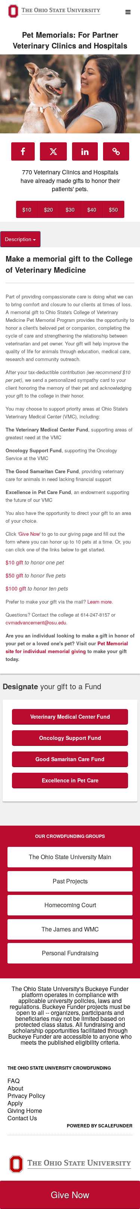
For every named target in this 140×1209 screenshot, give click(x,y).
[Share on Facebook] (23, 151)
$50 (113, 209)
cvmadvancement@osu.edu (36, 622)
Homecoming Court (70, 905)
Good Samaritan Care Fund (70, 759)
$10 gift (14, 562)
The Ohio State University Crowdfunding (59, 1067)
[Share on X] (53, 151)
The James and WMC (70, 929)
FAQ (13, 1080)
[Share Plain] (116, 151)
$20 (48, 209)
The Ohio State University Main (70, 856)
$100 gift (16, 588)
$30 (70, 209)
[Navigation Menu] (128, 12)
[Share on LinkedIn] (85, 151)
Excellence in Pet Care (70, 780)
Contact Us (22, 1118)
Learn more (99, 601)
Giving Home (24, 1110)
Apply (15, 1103)
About (15, 1088)
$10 (26, 209)
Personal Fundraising (70, 953)
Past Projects (70, 881)
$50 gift (14, 575)
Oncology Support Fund (70, 737)
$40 (91, 209)
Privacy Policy (26, 1095)
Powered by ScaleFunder (100, 1125)
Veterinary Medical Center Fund (70, 716)
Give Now (70, 1194)
